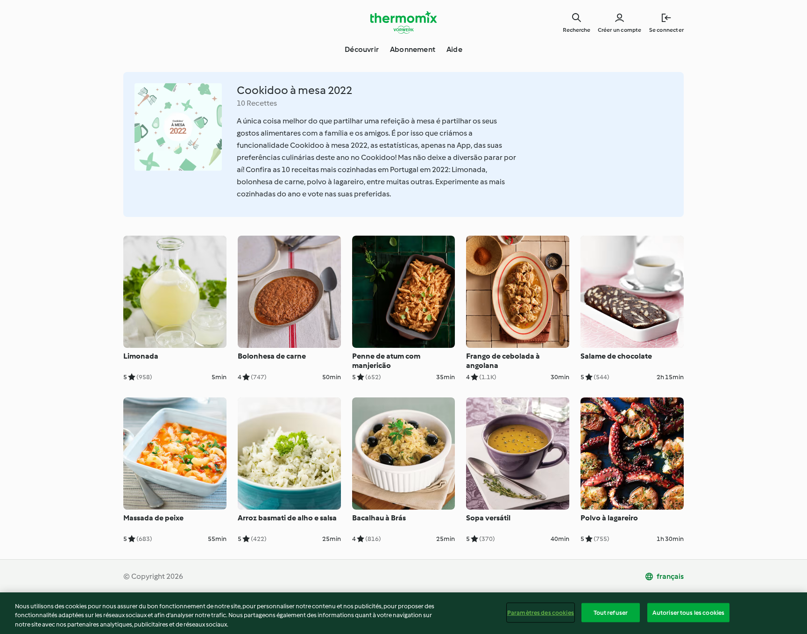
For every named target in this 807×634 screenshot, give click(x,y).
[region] (403, 613)
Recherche (576, 30)
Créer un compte (620, 30)
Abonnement (412, 49)
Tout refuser (611, 612)
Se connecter (666, 30)
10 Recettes (257, 103)
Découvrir (362, 49)
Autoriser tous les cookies (688, 612)
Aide (454, 49)
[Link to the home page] (403, 22)
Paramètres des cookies (540, 612)
